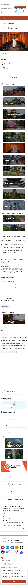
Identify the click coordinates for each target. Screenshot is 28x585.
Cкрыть (14, 352)
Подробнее (22, 515)
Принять (14, 581)
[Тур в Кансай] (14, 41)
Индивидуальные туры (12, 423)
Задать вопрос (14, 77)
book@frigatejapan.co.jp (6, 8)
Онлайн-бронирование (19, 6)
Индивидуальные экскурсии (14, 429)
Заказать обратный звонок (14, 74)
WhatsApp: (8, 566)
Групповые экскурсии (12, 426)
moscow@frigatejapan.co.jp (10, 567)
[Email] (23, 309)
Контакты (3, 12)
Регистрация (22, 8)
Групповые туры (10, 420)
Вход (15, 8)
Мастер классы (10, 432)
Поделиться (5, 306)
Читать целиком (6, 352)
